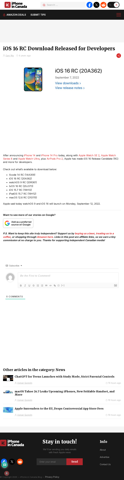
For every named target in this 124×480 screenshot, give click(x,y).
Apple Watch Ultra (28, 158)
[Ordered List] (38, 285)
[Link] (55, 285)
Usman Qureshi (24, 383)
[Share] (118, 55)
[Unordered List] (42, 285)
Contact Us (105, 464)
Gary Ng (10, 55)
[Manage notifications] (6, 473)
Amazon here (45, 236)
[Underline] (29, 285)
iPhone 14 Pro (49, 155)
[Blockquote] (46, 285)
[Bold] (21, 285)
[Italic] (25, 285)
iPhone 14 (29, 155)
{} (59, 285)
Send (74, 461)
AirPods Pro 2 (55, 158)
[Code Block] (50, 285)
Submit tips (38, 14)
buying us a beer (85, 233)
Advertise (104, 457)
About (103, 449)
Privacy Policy (52, 477)
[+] (63, 285)
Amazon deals (16, 14)
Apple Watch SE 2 (89, 155)
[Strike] (33, 285)
